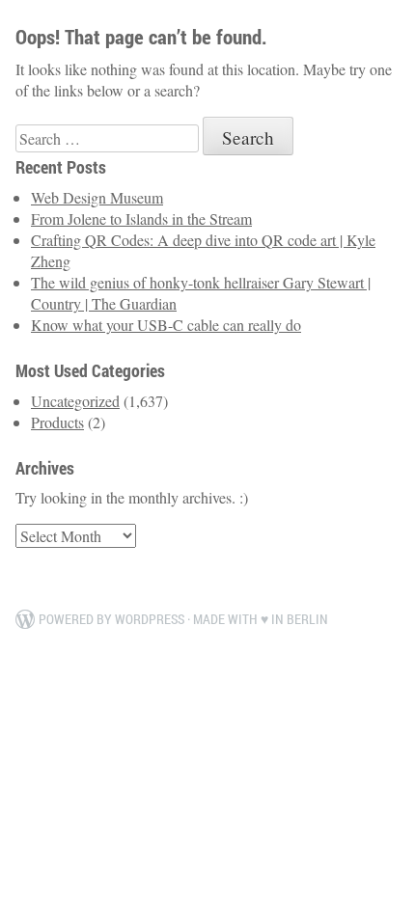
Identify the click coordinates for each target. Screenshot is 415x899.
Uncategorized (75, 401)
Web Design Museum (97, 197)
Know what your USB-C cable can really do (166, 324)
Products (57, 422)
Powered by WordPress (111, 619)
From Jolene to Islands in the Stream (141, 218)
